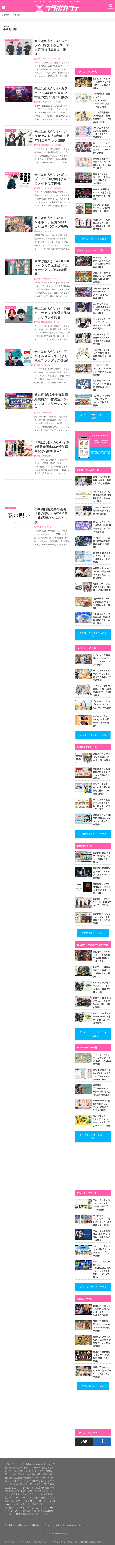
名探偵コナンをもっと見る (93, 834)
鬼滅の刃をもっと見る (93, 1386)
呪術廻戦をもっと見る (93, 933)
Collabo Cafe (57, 8)
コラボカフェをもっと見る (93, 238)
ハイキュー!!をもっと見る (93, 735)
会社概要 (8, 1525)
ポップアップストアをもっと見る (93, 416)
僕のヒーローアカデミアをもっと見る (93, 1034)
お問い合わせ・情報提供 (28, 1525)
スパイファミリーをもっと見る (93, 1137)
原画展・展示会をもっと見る (93, 634)
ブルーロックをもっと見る (93, 1287)
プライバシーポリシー (76, 1525)
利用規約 (84, 1542)
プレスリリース (33, 1501)
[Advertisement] (38, 491)
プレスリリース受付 (52, 1525)
